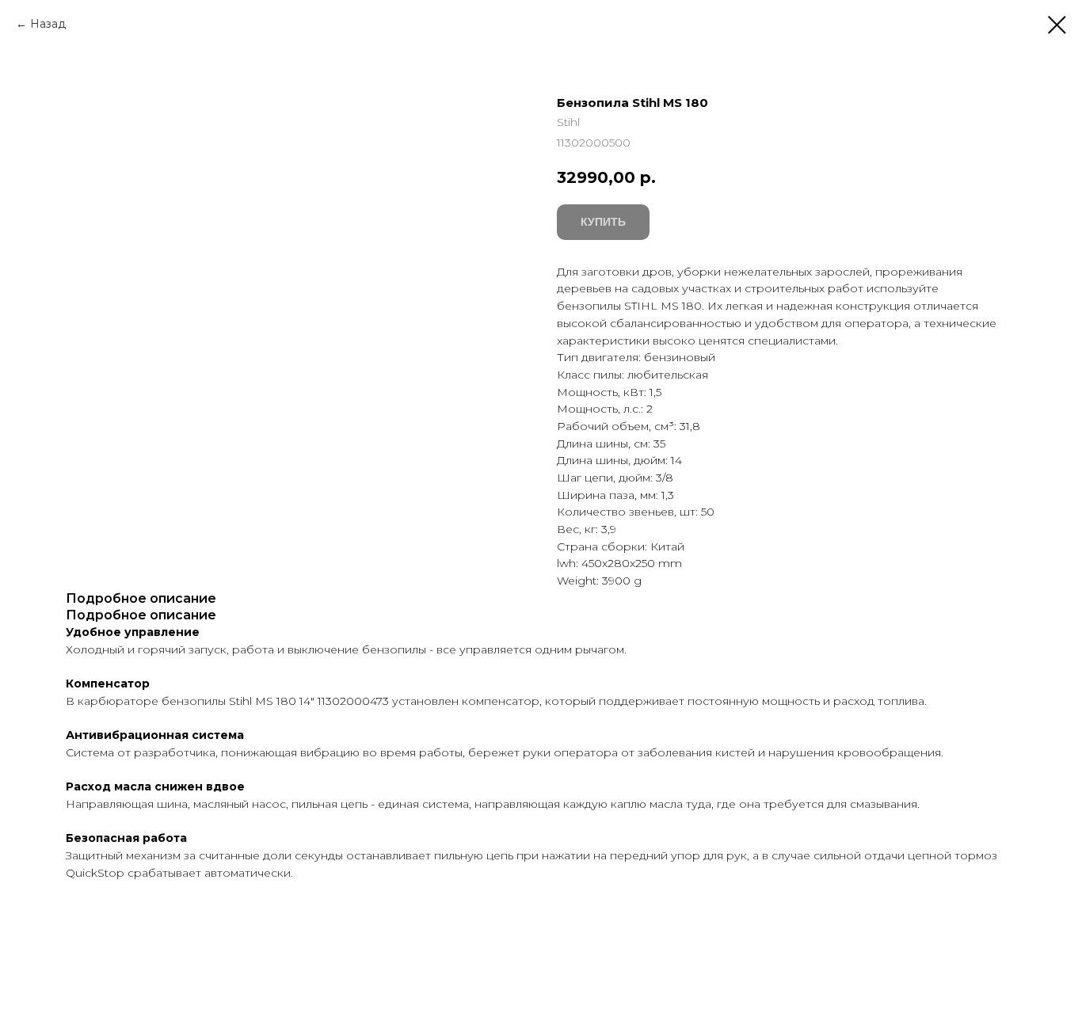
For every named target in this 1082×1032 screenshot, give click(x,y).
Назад (48, 24)
